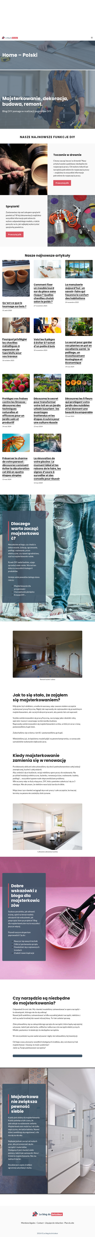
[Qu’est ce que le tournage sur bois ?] (16, 295)
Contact (40, 1223)
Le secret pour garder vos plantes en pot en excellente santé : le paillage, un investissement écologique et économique (78, 352)
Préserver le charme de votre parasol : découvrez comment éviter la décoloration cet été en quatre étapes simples (15, 467)
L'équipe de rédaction (54, 1223)
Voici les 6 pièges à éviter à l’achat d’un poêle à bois (44, 343)
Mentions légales (28, 1223)
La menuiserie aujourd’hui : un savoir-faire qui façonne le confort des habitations (77, 291)
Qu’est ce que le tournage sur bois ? (14, 304)
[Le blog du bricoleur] (10, 38)
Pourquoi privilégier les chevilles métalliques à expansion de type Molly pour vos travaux (14, 348)
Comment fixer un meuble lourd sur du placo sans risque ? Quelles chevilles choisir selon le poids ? (45, 293)
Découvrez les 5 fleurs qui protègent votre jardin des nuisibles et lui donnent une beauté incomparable (79, 405)
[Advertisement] (47, 17)
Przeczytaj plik (62, 183)
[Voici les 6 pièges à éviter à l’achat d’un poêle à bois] (47, 331)
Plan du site (69, 1223)
